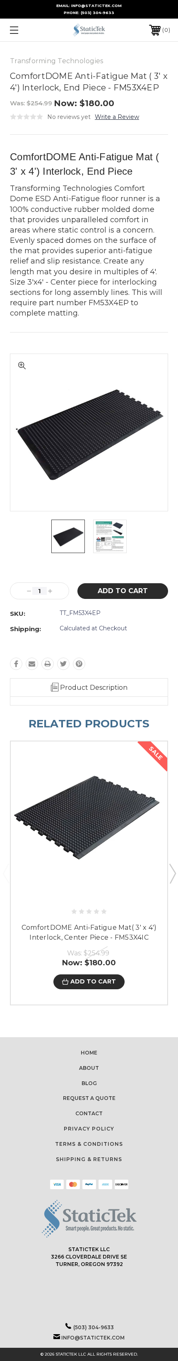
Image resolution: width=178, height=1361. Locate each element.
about (89, 1068)
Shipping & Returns (89, 1159)
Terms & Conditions (89, 1144)
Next (172, 873)
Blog (89, 1083)
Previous (6, 873)
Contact (89, 1113)
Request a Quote (89, 1098)
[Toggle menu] (25, 30)
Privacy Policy (89, 1129)
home (89, 1053)
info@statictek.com (93, 1338)
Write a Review (117, 117)
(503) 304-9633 (97, 12)
